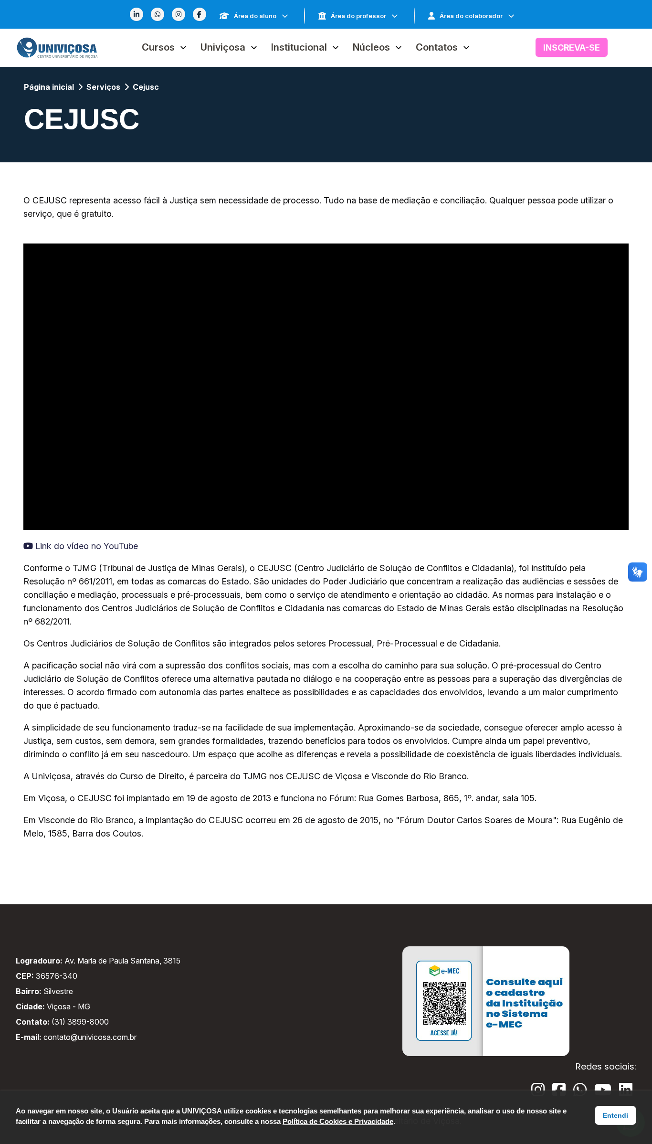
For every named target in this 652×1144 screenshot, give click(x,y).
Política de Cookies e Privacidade (338, 1121)
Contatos (437, 47)
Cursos (158, 47)
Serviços (103, 87)
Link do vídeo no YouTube (85, 546)
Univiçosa (222, 47)
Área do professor (358, 16)
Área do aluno (255, 16)
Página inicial (49, 87)
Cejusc (146, 87)
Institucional (299, 47)
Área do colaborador (471, 16)
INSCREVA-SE (571, 47)
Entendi (615, 1115)
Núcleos (371, 47)
